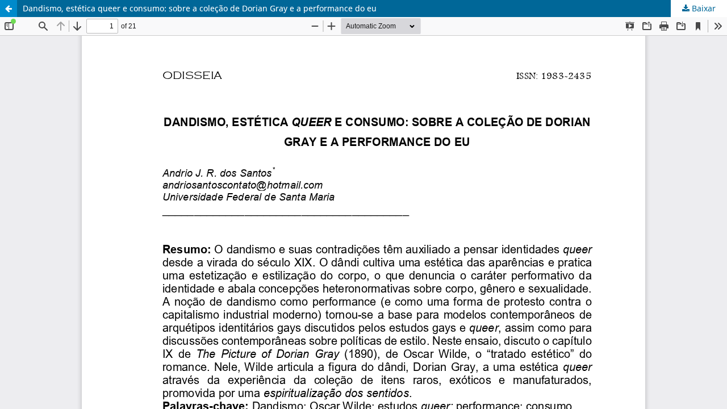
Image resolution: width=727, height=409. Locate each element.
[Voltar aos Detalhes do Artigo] (8, 8)
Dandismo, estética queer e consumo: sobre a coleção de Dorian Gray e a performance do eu (200, 8)
